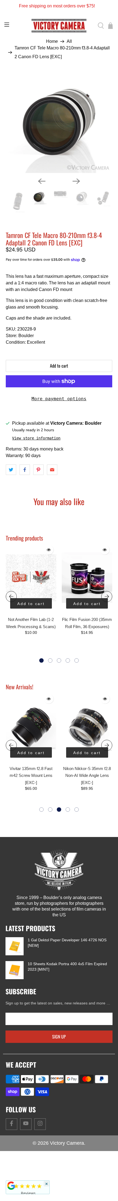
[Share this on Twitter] (11, 469)
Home (52, 41)
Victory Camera (67, 1143)
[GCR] (11, 1186)
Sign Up (59, 1036)
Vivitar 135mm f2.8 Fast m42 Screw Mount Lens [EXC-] (31, 775)
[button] (41, 660)
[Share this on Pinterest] (38, 469)
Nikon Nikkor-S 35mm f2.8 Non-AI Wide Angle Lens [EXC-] (87, 775)
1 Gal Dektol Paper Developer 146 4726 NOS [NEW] (67, 943)
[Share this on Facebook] (24, 469)
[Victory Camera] (59, 25)
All (69, 41)
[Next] (76, 181)
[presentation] (11, 596)
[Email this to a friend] (52, 469)
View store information (36, 438)
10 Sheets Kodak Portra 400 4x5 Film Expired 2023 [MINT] (67, 967)
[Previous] (42, 181)
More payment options (59, 398)
